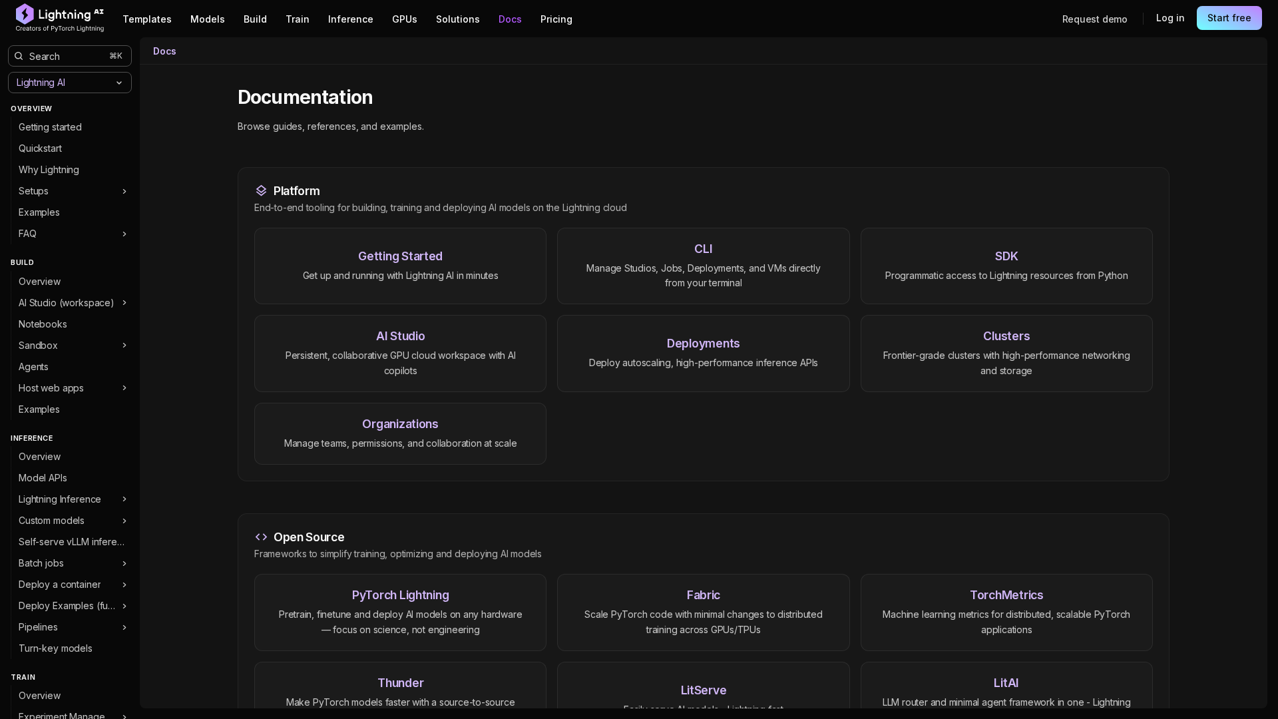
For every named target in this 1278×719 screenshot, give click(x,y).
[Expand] (124, 191)
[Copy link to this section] (387, 98)
